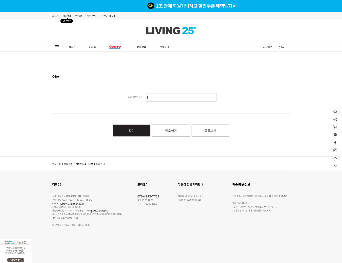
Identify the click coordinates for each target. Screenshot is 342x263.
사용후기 (268, 47)
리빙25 (56, 184)
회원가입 (67, 16)
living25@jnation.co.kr (72, 203)
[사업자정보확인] (99, 210)
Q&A (281, 47)
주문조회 (79, 15)
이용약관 (68, 164)
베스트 (72, 47)
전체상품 (141, 47)
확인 (132, 130)
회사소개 (56, 164)
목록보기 (210, 130)
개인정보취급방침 (84, 164)
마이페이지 (92, 15)
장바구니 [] (108, 15)
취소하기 (171, 130)
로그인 (55, 15)
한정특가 (164, 47)
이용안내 (100, 164)
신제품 (92, 47)
